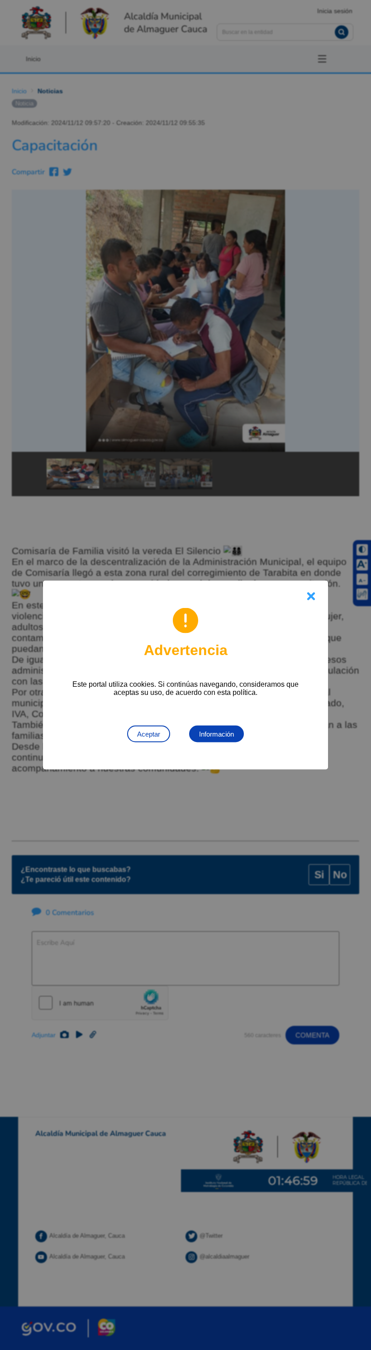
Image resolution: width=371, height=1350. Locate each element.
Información (216, 734)
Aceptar (148, 734)
